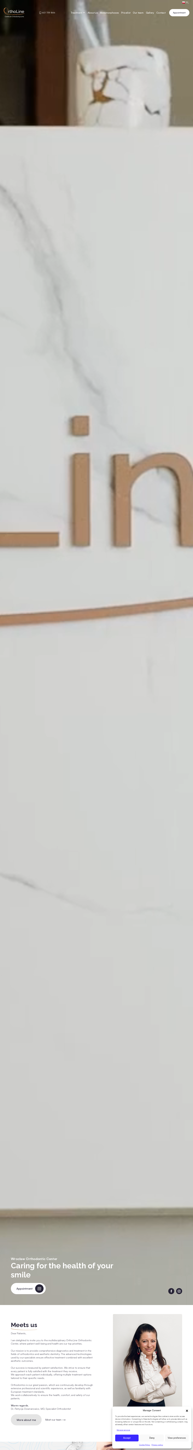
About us (93, 12)
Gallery (150, 12)
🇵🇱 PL (185, 2)
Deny (152, 1437)
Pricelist (126, 12)
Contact (161, 12)
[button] (186, 1410)
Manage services (123, 1430)
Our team (138, 12)
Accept (127, 1437)
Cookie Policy (144, 1445)
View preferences (177, 1437)
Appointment (179, 12)
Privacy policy (157, 1445)
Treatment (76, 12)
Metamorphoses (109, 12)
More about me (26, 1419)
